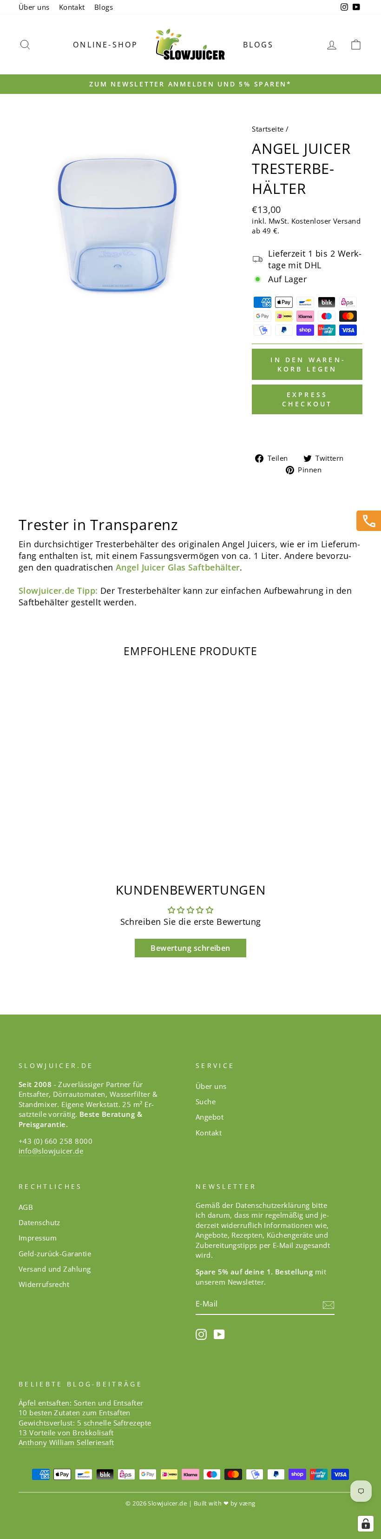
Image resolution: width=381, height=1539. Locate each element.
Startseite (268, 128)
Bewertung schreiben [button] (190, 948)
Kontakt (72, 7)
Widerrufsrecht (44, 1284)
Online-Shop (105, 45)
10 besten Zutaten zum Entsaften (75, 1412)
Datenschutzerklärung (274, 1205)
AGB (26, 1207)
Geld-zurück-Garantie (55, 1253)
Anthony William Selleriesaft (66, 1442)
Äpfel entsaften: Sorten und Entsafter (81, 1402)
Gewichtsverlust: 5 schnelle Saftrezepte (85, 1422)
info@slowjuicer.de (51, 1150)
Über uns (34, 7)
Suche (206, 1101)
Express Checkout (307, 399)
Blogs (103, 7)
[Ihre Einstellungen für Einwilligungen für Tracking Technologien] (366, 1524)
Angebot (209, 1116)
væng (247, 1503)
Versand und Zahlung (55, 1269)
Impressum (38, 1237)
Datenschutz (39, 1222)
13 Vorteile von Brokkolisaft (66, 1432)
